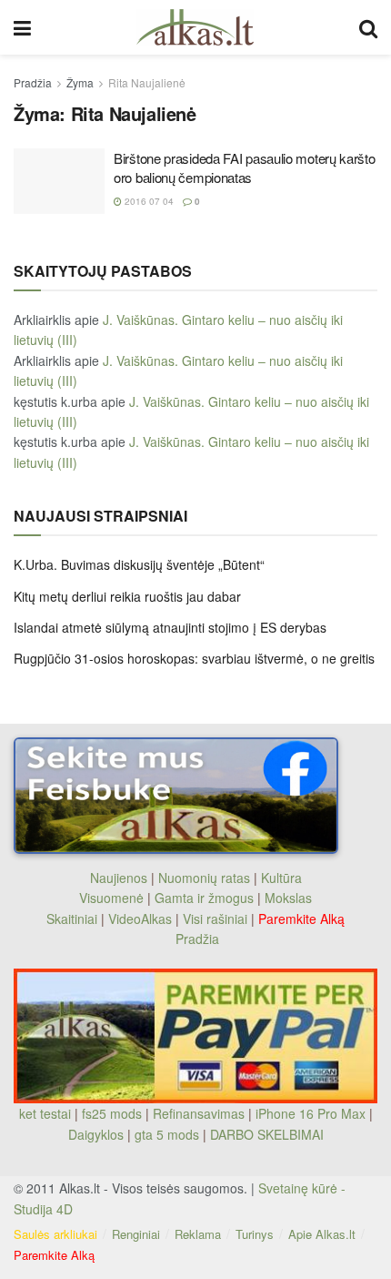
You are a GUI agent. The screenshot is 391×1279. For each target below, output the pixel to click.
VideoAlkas (140, 918)
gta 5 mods (169, 1134)
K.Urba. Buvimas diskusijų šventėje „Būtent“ (139, 564)
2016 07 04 (148, 201)
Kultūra (281, 877)
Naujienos (118, 877)
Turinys (255, 1234)
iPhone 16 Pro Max (311, 1113)
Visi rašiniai (215, 918)
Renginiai (136, 1234)
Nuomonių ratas (204, 877)
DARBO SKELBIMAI (267, 1134)
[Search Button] (368, 27)
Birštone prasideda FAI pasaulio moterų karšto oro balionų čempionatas (245, 167)
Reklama (198, 1234)
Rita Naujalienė (146, 82)
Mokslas (288, 897)
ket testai (47, 1113)
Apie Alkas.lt (322, 1234)
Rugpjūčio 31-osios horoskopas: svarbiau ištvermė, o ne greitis (194, 658)
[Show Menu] (22, 27)
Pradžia (33, 82)
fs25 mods (112, 1113)
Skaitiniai (71, 918)
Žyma (80, 82)
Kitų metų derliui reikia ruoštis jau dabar (127, 596)
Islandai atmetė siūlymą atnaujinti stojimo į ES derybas (170, 627)
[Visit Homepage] (195, 27)
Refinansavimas (199, 1113)
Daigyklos (96, 1134)
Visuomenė (111, 897)
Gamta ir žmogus (204, 897)
